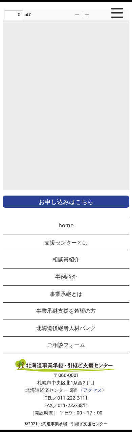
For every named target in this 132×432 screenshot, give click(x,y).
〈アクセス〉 (92, 390)
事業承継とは (66, 294)
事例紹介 (66, 276)
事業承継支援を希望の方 (66, 310)
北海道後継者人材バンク (66, 328)
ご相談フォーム (66, 345)
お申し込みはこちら (66, 202)
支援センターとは (66, 242)
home (66, 225)
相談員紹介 (66, 259)
